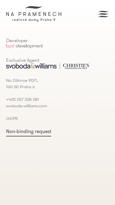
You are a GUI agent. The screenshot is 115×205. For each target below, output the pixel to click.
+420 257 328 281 (22, 99)
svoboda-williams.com (26, 105)
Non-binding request (28, 131)
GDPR (12, 118)
